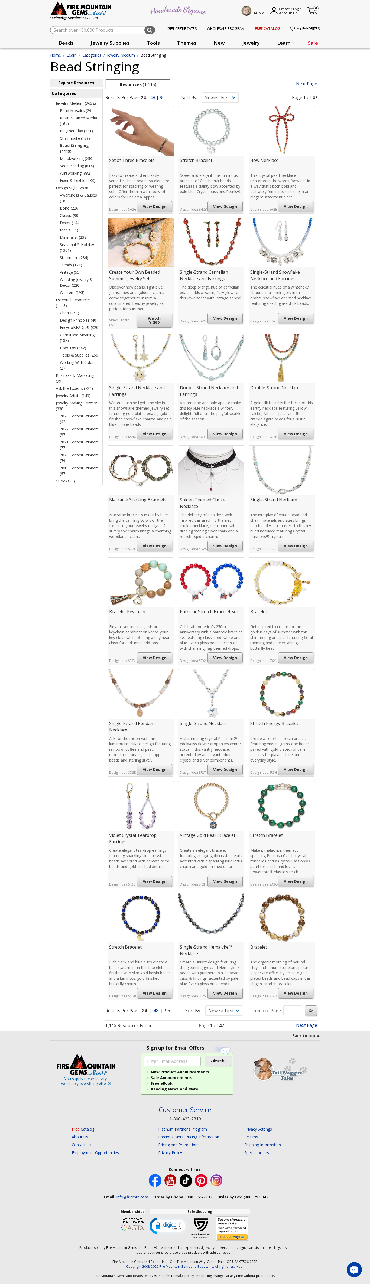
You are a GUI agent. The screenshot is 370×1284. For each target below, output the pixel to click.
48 (152, 97)
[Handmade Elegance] (178, 10)
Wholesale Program (226, 28)
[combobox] (102, 30)
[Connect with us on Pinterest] (202, 1179)
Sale (313, 43)
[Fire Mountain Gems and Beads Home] (81, 10)
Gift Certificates (182, 28)
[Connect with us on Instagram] (216, 1179)
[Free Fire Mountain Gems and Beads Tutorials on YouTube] (171, 1179)
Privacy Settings (258, 1129)
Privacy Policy (170, 1152)
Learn (72, 55)
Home (55, 55)
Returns (251, 1136)
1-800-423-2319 (185, 1119)
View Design (155, 206)
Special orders (256, 1152)
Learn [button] (284, 43)
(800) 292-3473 (257, 1197)
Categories (91, 55)
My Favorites (308, 28)
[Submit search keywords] (149, 30)
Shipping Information (262, 1144)
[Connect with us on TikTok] (186, 1179)
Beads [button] (66, 43)
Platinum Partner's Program (182, 1129)
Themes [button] (186, 43)
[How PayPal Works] (232, 1228)
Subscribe (218, 1060)
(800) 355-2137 (199, 1197)
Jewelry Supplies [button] (110, 43)
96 (162, 97)
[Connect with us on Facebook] (156, 1179)
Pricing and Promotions (178, 1144)
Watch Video (154, 320)
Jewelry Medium (121, 55)
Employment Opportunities (95, 1152)
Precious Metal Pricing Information (188, 1136)
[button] (168, 1225)
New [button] (219, 43)
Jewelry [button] (251, 43)
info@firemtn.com (132, 1197)
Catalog (83, 1129)
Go (311, 1010)
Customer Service (185, 1110)
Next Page (306, 84)
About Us (80, 1136)
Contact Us (81, 1144)
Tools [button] (153, 43)
